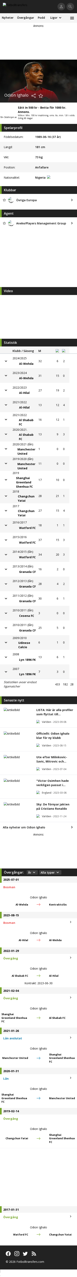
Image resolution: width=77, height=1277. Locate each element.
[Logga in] (61, 6)
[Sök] (70, 6)
